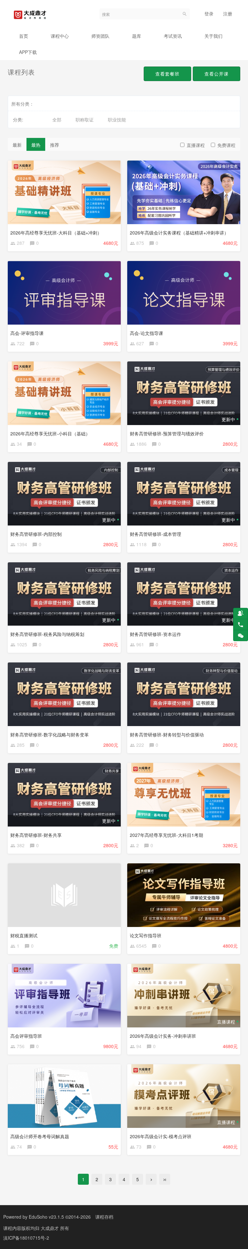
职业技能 (117, 119)
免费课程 (226, 145)
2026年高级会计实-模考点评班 (160, 1136)
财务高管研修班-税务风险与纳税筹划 (47, 634)
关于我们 (213, 36)
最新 (17, 144)
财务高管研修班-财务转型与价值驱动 (167, 734)
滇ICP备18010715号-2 (26, 1237)
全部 (56, 119)
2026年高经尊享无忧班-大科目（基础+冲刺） (56, 232)
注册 (227, 13)
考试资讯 (173, 36)
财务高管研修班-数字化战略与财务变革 (49, 734)
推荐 (54, 144)
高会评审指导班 (26, 1036)
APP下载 (28, 52)
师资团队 (100, 36)
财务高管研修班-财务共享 (36, 835)
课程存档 (104, 1216)
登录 (208, 13)
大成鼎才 (50, 1228)
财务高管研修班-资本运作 (155, 634)
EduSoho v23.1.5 (46, 1216)
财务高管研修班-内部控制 (36, 534)
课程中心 (60, 36)
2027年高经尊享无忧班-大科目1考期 (166, 835)
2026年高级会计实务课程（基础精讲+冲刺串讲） (179, 232)
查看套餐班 (167, 73)
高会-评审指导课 (27, 333)
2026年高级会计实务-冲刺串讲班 (163, 1036)
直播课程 (196, 145)
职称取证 (85, 119)
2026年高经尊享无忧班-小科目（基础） (50, 433)
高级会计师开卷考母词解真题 (39, 1136)
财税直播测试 (23, 935)
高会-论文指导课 (146, 333)
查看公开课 (216, 73)
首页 (23, 36)
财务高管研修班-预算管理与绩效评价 (167, 433)
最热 (35, 144)
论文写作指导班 (145, 935)
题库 (136, 36)
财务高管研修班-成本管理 (155, 534)
